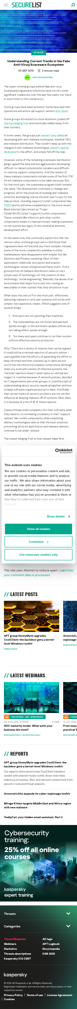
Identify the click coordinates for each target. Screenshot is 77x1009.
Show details (56, 516)
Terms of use (35, 995)
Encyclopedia (51, 948)
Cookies (9, 999)
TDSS (7, 205)
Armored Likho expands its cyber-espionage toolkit (37, 793)
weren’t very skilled (53, 135)
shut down (61, 111)
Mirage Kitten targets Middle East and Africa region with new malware (37, 805)
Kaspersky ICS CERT (17, 958)
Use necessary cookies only (38, 554)
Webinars (10, 943)
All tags (47, 939)
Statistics (10, 948)
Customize (36, 541)
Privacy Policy (13, 995)
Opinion (38, 52)
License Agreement (59, 995)
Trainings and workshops (27, 717)
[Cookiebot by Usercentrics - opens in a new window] (55, 451)
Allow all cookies (38, 528)
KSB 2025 (48, 953)
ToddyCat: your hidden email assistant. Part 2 (33, 817)
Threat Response (15, 939)
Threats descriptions (17, 953)
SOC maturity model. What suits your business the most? (28, 727)
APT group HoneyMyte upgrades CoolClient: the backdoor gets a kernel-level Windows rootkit (29, 639)
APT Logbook (51, 943)
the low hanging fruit (16, 123)
